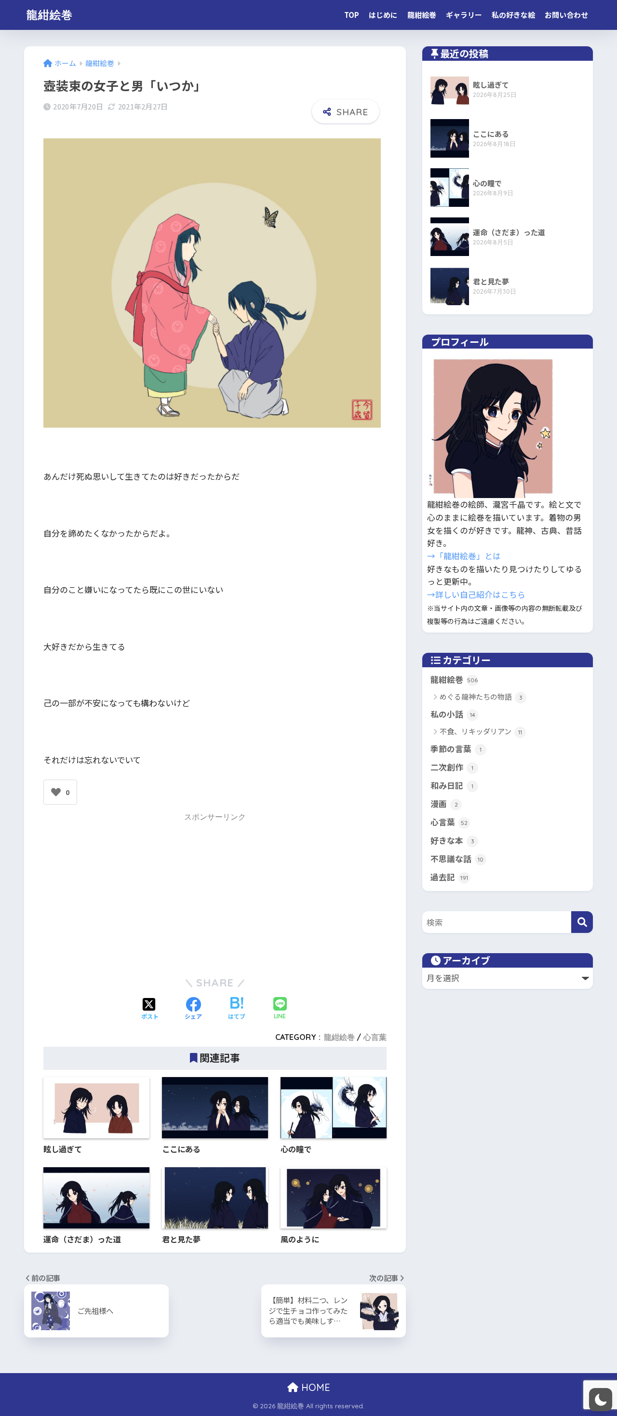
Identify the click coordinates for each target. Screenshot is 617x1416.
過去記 (449, 877)
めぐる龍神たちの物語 (481, 696)
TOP (351, 15)
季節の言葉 (456, 749)
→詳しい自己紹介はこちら (476, 594)
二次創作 (451, 767)
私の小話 (452, 714)
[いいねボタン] (56, 792)
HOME (314, 1387)
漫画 (444, 803)
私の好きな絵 (513, 15)
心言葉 (375, 1037)
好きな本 (452, 840)
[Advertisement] (215, 892)
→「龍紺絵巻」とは (464, 556)
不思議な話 (456, 858)
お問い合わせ (566, 15)
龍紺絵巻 (50, 15)
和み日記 (451, 785)
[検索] (582, 922)
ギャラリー (464, 15)
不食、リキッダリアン (481, 731)
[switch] (600, 1399)
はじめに (383, 15)
